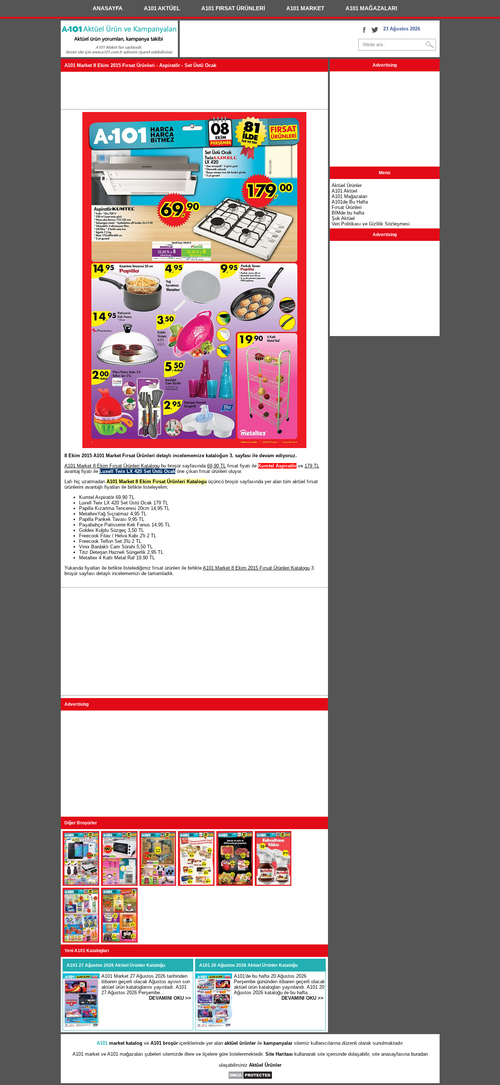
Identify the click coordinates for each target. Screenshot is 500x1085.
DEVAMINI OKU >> (170, 998)
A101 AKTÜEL (162, 8)
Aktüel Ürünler (265, 1065)
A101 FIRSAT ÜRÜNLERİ (233, 8)
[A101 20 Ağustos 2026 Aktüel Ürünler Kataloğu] (213, 1026)
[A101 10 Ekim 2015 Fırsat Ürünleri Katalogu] (81, 941)
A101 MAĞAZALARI (371, 8)
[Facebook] (363, 29)
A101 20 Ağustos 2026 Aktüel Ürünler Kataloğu (248, 965)
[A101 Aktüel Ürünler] (119, 55)
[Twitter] (374, 29)
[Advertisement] (194, 90)
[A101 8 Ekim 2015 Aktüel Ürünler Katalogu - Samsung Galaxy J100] (81, 884)
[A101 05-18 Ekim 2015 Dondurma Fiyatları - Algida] (196, 884)
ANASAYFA (108, 8)
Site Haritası (279, 1054)
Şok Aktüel (343, 218)
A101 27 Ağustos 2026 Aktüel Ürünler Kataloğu (116, 965)
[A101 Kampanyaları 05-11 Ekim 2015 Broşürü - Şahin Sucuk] (234, 884)
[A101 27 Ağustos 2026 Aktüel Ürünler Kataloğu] (81, 1026)
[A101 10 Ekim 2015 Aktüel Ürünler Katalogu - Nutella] (273, 884)
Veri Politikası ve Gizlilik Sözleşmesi (371, 224)
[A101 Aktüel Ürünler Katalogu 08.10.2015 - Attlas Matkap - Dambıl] (157, 884)
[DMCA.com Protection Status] (250, 1078)
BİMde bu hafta (348, 213)
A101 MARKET (305, 8)
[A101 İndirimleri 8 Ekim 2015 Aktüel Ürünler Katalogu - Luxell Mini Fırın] (119, 884)
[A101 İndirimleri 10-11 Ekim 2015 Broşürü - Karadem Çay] (119, 941)
